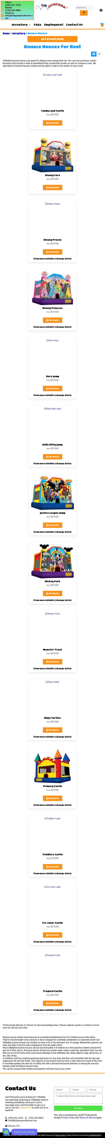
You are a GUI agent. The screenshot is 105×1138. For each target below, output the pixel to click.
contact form (25, 1107)
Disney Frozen (52, 239)
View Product (52, 90)
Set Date (53, 123)
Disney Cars (52, 175)
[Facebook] (101, 10)
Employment (53, 24)
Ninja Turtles (52, 718)
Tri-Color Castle (52, 923)
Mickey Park (52, 581)
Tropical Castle (52, 991)
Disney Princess (52, 308)
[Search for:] (84, 7)
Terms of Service (87, 1117)
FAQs (37, 24)
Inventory (19, 24)
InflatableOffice (95, 1135)
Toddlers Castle (52, 854)
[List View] (99, 54)
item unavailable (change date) (52, 258)
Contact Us (74, 24)
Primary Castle (52, 786)
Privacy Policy (68, 1117)
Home (6, 33)
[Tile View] (94, 54)
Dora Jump (52, 376)
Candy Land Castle (52, 110)
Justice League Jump (52, 513)
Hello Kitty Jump (52, 444)
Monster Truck (52, 649)
